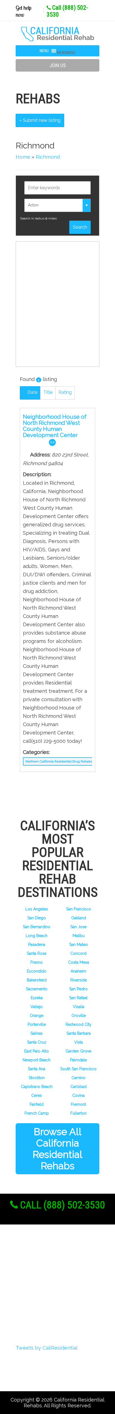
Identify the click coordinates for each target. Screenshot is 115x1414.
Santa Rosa (36, 953)
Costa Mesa (78, 962)
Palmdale (78, 1060)
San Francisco (78, 909)
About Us (35, 1256)
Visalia (78, 1006)
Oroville (78, 1015)
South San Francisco (78, 1069)
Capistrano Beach (36, 1086)
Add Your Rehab (44, 1307)
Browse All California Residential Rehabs (57, 1148)
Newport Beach (37, 1060)
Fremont (78, 1104)
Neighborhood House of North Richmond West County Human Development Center (55, 425)
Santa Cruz (36, 1042)
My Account (38, 1286)
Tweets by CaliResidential (47, 1348)
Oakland (78, 918)
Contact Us (37, 1317)
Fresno (36, 962)
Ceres (36, 1095)
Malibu (79, 935)
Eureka (37, 998)
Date (31, 392)
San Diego (36, 918)
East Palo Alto (36, 1051)
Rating (65, 392)
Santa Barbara (78, 1033)
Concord (78, 953)
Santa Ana (36, 1069)
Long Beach (36, 935)
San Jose (78, 927)
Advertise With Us (47, 1297)
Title (47, 392)
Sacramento (36, 989)
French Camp (37, 1113)
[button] (66, 52)
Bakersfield (37, 980)
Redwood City (79, 1024)
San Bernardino (36, 927)
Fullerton (78, 1113)
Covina (78, 1095)
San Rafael (78, 998)
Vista (78, 1042)
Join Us (57, 65)
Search (80, 227)
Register (34, 1266)
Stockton (37, 1077)
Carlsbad (78, 1086)
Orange (36, 1015)
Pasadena (36, 944)
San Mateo (78, 944)
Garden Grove (78, 1051)
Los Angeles (36, 909)
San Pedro (78, 989)
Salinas (36, 1033)
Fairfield (37, 1104)
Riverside (78, 980)
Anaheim (78, 971)
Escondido (36, 971)
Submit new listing (41, 120)
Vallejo (36, 1006)
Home (23, 157)
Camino (78, 1077)
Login (30, 1276)
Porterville (37, 1024)
